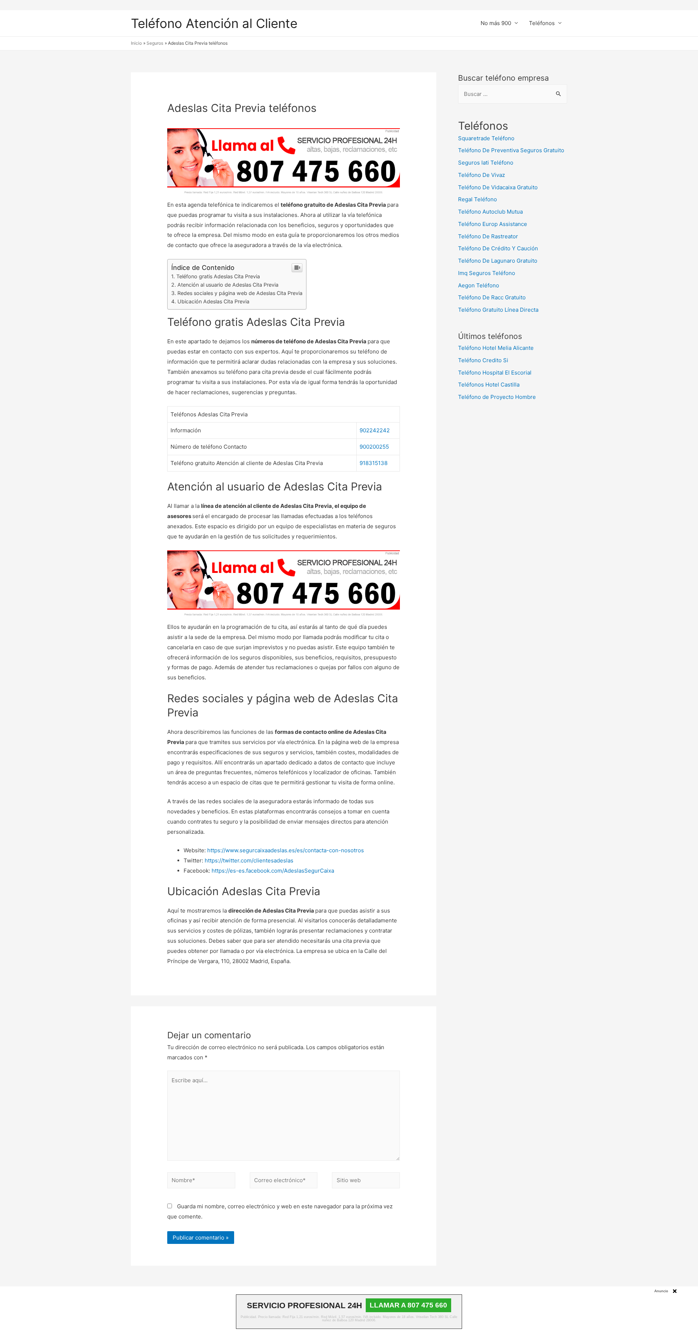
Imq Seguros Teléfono (486, 273)
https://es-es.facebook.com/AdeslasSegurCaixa (273, 870)
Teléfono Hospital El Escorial (494, 372)
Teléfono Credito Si (483, 360)
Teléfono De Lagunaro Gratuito (497, 260)
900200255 (374, 446)
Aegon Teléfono (478, 285)
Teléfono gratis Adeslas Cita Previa (218, 276)
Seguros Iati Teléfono (485, 162)
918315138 (374, 463)
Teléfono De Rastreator (488, 236)
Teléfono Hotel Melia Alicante (496, 347)
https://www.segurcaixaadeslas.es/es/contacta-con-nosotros (285, 850)
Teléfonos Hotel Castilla (489, 384)
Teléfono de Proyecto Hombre (497, 396)
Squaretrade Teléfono (486, 138)
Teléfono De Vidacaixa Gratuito (498, 187)
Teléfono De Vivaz (481, 174)
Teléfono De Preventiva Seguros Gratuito (511, 150)
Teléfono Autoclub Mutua (490, 211)
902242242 (375, 430)
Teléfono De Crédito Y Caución (498, 248)
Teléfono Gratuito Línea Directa (498, 309)
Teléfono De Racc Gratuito (492, 297)
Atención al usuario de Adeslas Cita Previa (227, 285)
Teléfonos (542, 23)
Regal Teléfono (477, 199)
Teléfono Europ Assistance (492, 224)
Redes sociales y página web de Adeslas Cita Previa (239, 293)
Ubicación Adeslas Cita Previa (213, 301)
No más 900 (496, 23)
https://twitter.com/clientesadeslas (249, 860)
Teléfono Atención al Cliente (214, 23)
